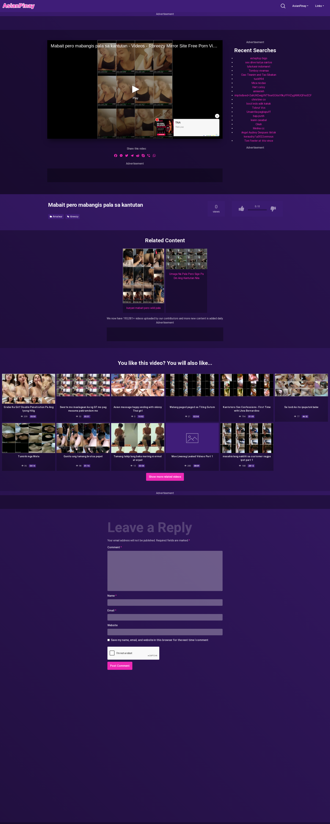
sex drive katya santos (258, 62)
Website (112, 625)
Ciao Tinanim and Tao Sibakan (258, 74)
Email (111, 610)
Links (318, 6)
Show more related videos (165, 476)
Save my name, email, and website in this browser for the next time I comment (159, 640)
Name (112, 595)
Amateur (57, 216)
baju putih (258, 116)
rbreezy (73, 216)
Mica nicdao (258, 83)
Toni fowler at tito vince (258, 140)
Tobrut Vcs (258, 107)
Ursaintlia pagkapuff (259, 111)
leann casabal (259, 120)
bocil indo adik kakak (258, 103)
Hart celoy (258, 87)
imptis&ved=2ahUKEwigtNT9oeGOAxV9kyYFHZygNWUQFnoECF (273, 95)
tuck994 (259, 79)
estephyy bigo (258, 58)
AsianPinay (299, 6)
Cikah (259, 124)
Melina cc (258, 128)
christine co (259, 99)
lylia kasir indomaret (258, 66)
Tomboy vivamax (259, 70)
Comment (114, 547)
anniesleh (258, 91)
